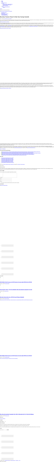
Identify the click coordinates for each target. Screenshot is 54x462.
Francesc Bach (9, 25)
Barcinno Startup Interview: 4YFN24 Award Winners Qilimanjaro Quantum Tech (30, 151)
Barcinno (1, 8)
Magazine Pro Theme (7, 460)
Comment (1, 177)
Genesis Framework (13, 460)
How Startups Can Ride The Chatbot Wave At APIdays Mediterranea (26, 154)
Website (1, 181)
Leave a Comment (9, 18)
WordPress (17, 460)
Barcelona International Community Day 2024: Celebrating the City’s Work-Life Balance (17, 414)
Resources (9, 164)
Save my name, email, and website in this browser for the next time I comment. (10, 182)
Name (1, 178)
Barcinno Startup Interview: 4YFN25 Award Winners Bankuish (12, 297)
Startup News (12, 164)
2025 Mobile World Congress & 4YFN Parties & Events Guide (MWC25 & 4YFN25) (16, 355)
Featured (4, 164)
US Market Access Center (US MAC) (33, 26)
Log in (19, 460)
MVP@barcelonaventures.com (18, 147)
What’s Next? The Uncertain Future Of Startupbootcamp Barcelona (25, 153)
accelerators (18, 164)
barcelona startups (22, 164)
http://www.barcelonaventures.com (31, 147)
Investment (6, 164)
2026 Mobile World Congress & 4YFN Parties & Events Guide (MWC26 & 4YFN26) (16, 282)
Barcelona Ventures (2, 26)
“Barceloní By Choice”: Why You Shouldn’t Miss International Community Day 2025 (16, 289)
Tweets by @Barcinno (2, 418)
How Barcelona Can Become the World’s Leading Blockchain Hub (25, 152)
